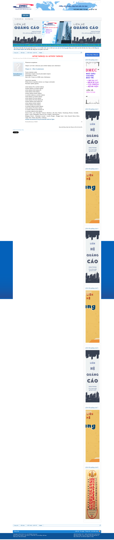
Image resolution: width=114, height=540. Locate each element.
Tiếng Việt (16, 531)
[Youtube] (64, 538)
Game (21, 58)
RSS (99, 531)
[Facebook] (53, 538)
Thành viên (34, 15)
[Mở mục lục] (81, 52)
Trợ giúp (82, 531)
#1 (81, 121)
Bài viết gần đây (29, 19)
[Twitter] (56, 538)
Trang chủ (17, 15)
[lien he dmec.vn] (27, 43)
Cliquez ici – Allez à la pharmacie (34, 69)
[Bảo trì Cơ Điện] (61, 538)
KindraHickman (31, 58)
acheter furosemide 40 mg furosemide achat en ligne (39, 119)
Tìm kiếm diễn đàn (19, 19)
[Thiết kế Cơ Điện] (59, 538)
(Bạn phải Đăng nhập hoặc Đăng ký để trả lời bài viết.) (70, 127)
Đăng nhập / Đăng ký (92, 54)
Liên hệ (77, 531)
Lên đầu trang (94, 531)
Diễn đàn (25, 15)
